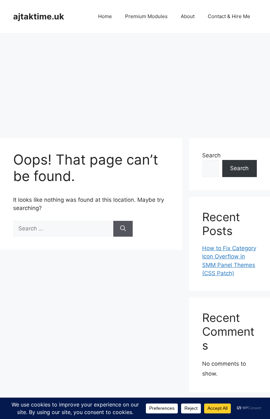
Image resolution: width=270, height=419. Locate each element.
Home (105, 16)
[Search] (123, 229)
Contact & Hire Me (229, 16)
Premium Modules (146, 16)
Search (211, 155)
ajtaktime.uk (38, 16)
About (188, 16)
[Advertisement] (135, 82)
